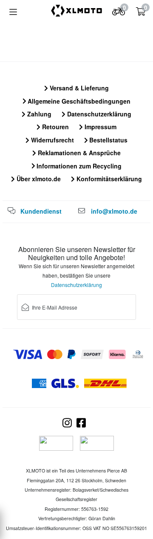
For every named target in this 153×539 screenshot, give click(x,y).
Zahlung (38, 114)
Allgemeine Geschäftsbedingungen (78, 101)
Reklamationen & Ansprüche (78, 152)
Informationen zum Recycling (78, 166)
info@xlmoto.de (114, 211)
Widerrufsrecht (51, 140)
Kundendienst (41, 211)
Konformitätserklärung (108, 178)
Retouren (54, 126)
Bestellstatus (108, 140)
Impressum (99, 126)
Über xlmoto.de (38, 178)
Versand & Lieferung (78, 88)
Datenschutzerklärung (98, 114)
